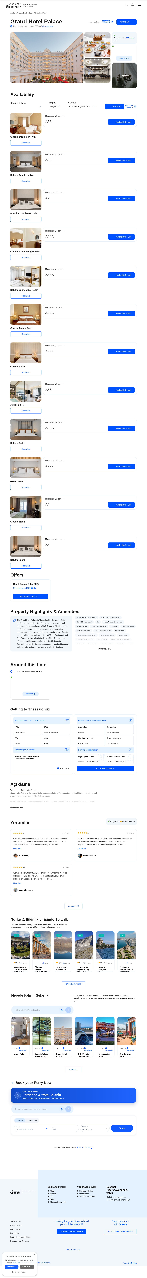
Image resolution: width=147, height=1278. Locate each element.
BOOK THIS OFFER (28, 596)
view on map (47, 26)
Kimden (18, 1127)
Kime (52, 1127)
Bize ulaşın (14, 1233)
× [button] (34, 1255)
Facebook (63, 1255)
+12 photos (124, 76)
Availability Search (123, 122)
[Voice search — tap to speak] (62, 1010)
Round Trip (33, 1120)
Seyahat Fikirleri (86, 1191)
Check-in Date (18, 103)
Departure (85, 1126)
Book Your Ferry (105, 769)
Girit (51, 1197)
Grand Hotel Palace (61, 1055)
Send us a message (85, 1148)
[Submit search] (68, 1010)
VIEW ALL (72, 906)
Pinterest (80, 1255)
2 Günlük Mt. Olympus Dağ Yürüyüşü (83, 969)
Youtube (76, 1255)
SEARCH (116, 107)
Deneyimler (84, 1194)
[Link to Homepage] (13, 9)
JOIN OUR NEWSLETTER (72, 1232)
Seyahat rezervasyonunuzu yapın (117, 1190)
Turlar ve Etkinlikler (87, 1197)
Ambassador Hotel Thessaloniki (104, 1056)
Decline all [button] (27, 1267)
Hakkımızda (15, 1229)
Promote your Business (19, 1241)
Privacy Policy (16, 1225)
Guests (72, 102)
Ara (123, 1128)
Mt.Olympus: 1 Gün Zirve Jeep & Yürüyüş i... (20, 969)
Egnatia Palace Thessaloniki (41, 1055)
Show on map (124, 58)
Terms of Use (15, 1221)
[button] (19, 1272)
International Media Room (20, 1237)
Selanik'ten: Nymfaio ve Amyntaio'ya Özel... (61, 970)
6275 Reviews (129, 38)
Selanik (53, 1194)
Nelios (134, 1263)
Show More (17, 849)
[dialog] (19, 1264)
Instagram (67, 1255)
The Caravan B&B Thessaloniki (125, 1056)
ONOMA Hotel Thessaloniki (83, 1055)
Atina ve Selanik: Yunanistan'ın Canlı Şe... (41, 970)
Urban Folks (19, 1054)
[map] (126, 4)
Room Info (26, 143)
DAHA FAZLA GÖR (73, 984)
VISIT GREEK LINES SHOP (119, 1232)
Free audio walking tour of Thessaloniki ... (126, 969)
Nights (52, 102)
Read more (16, 1262)
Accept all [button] (11, 1267)
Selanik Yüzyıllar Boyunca (102, 969)
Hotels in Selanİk (28, 13)
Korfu (52, 1199)
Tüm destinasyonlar (58, 1202)
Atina (52, 1191)
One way (20, 1120)
